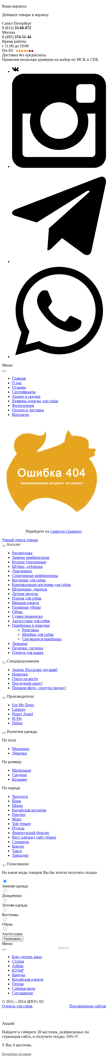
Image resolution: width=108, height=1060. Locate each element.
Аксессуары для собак (31, 621)
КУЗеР (18, 970)
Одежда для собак (17, 1006)
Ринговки (30, 630)
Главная (19, 378)
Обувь (17, 612)
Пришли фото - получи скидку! (39, 688)
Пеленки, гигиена (27, 648)
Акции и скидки (26, 396)
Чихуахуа (20, 796)
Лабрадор (20, 855)
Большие (19, 779)
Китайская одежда (27, 979)
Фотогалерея (23, 405)
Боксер (18, 846)
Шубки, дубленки (27, 566)
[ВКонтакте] (15, 71)
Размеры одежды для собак (35, 401)
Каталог (14, 544)
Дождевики (22, 571)
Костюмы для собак (29, 580)
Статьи (18, 961)
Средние (19, 775)
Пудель (18, 828)
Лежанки (20, 643)
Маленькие (21, 770)
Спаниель (20, 842)
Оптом (18, 984)
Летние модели (25, 594)
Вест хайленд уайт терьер (34, 837)
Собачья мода (23, 988)
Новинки (20, 674)
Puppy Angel (22, 714)
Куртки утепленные (29, 562)
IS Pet (17, 718)
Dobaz (17, 723)
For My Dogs (23, 705)
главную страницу (65, 531)
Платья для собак (26, 598)
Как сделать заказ (27, 957)
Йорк (16, 801)
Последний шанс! (27, 683)
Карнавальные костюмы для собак (41, 584)
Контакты (20, 414)
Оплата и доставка (28, 410)
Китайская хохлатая (29, 810)
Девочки (19, 753)
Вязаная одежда (25, 603)
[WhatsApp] (59, 357)
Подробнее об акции (16, 1054)
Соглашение (22, 993)
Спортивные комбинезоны (35, 575)
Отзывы (19, 387)
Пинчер (18, 814)
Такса (17, 851)
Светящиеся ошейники (42, 639)
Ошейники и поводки (31, 625)
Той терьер (21, 823)
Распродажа (22, 553)
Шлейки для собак (38, 634)
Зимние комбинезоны (30, 557)
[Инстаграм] (59, 166)
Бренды (18, 975)
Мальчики (20, 749)
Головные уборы (26, 607)
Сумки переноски (27, 616)
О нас (17, 383)
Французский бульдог (30, 833)
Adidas (17, 966)
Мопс (17, 819)
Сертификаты (24, 392)
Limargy (19, 709)
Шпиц (17, 805)
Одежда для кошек (28, 652)
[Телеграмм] (59, 261)
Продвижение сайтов (87, 1006)
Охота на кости (25, 679)
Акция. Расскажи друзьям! (35, 670)
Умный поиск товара (20, 540)
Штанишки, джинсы (29, 589)
